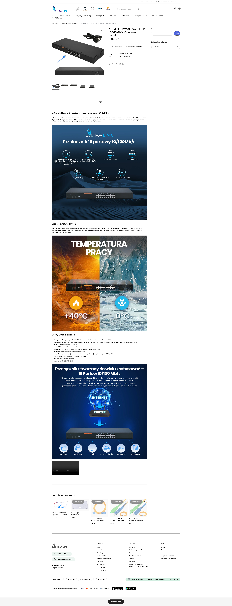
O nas (141, 2)
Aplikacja (173, 2)
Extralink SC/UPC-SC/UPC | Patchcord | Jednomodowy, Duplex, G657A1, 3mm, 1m (98, 521)
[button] (102, 30)
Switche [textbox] (157, 47)
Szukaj (153, 29)
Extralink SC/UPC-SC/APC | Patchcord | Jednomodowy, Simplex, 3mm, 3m (137, 521)
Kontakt (152, 2)
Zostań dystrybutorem (162, 2)
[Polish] (179, 2)
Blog (146, 2)
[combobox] (165, 47)
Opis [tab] (99, 101)
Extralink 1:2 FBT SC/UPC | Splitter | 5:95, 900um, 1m (60, 514)
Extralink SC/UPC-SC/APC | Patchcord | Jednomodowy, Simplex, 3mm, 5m (118, 521)
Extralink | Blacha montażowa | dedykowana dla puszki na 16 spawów (79, 515)
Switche (75, 23)
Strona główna (56, 23)
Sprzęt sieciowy (66, 23)
